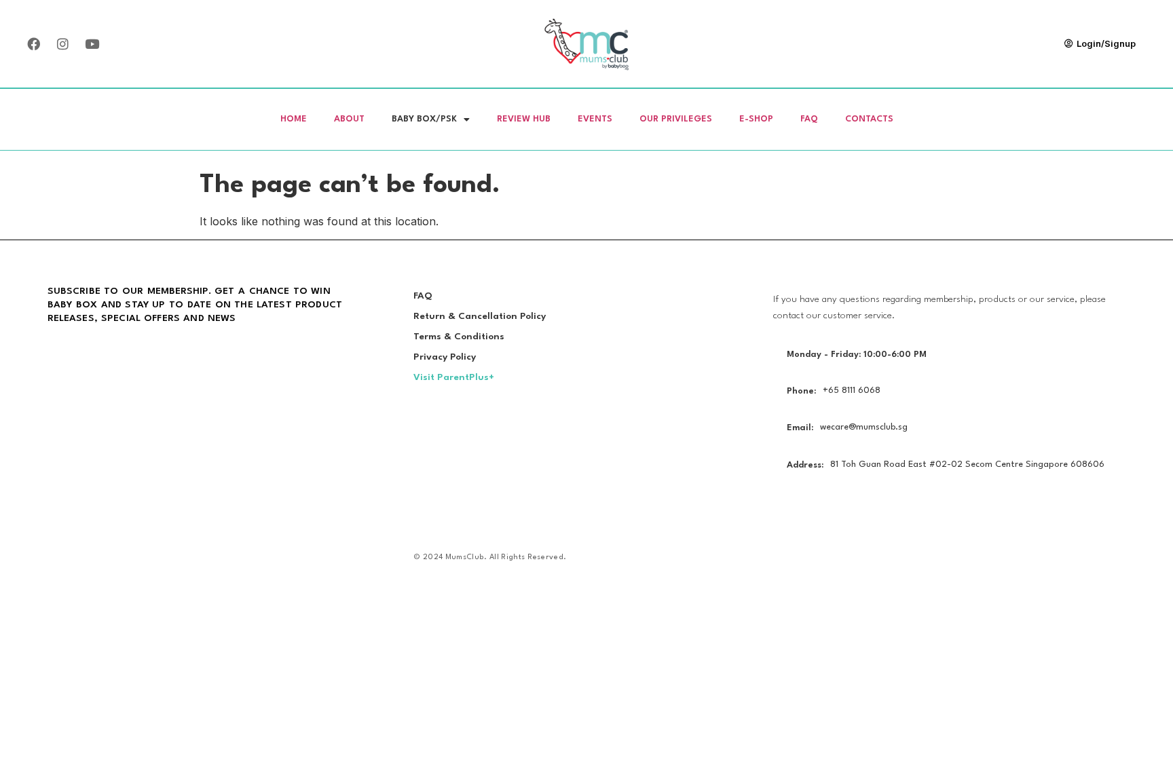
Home (293, 119)
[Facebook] (33, 44)
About (349, 119)
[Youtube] (92, 44)
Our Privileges (675, 119)
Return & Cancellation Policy (479, 316)
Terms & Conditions (458, 336)
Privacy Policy (444, 357)
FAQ (809, 119)
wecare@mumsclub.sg (864, 427)
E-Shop (756, 119)
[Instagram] (62, 44)
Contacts (869, 119)
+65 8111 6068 (851, 390)
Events (595, 119)
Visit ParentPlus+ (453, 377)
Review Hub (524, 119)
